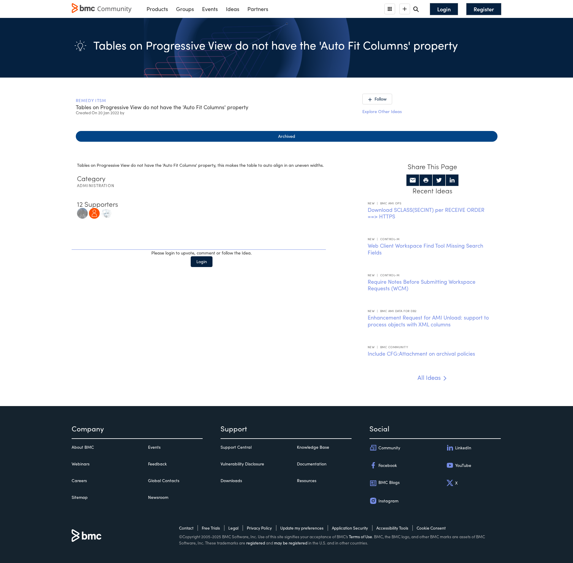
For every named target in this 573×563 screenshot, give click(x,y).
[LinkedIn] (452, 180)
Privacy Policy (259, 528)
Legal (233, 528)
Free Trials (211, 528)
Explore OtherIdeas (382, 111)
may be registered (290, 543)
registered (255, 543)
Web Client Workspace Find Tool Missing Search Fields (425, 249)
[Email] (412, 180)
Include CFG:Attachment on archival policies (421, 353)
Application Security (350, 528)
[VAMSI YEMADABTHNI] (106, 212)
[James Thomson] (94, 212)
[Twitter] (439, 180)
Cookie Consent (431, 528)
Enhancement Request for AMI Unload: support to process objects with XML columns (428, 321)
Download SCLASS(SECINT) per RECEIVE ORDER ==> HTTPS (426, 213)
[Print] (426, 180)
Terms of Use (360, 536)
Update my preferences (302, 528)
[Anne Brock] (82, 212)
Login (201, 261)
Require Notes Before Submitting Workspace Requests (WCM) (421, 285)
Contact (186, 528)
